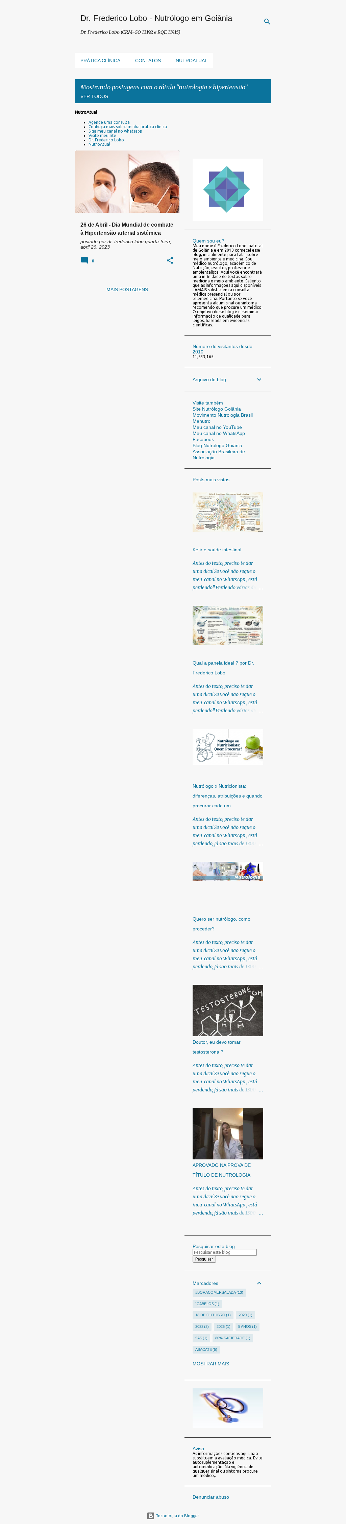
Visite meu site (102, 135)
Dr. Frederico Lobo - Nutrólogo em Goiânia (156, 18)
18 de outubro (212, 1315)
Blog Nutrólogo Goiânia (217, 445)
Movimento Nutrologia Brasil (223, 415)
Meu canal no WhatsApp (219, 433)
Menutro (202, 421)
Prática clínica (100, 60)
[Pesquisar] (267, 22)
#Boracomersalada (218, 1292)
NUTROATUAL (191, 60)
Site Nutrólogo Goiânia (217, 409)
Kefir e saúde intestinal (217, 549)
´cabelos (206, 1304)
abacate (205, 1349)
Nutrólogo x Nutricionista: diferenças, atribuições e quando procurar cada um (228, 795)
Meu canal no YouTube (217, 427)
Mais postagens (127, 289)
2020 (245, 1315)
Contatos (148, 60)
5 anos (247, 1326)
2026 (223, 1326)
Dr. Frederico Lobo (106, 140)
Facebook (203, 439)
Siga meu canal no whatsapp (115, 131)
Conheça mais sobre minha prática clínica (128, 126)
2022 (201, 1326)
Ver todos (94, 96)
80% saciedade (232, 1338)
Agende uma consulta (109, 122)
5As (200, 1338)
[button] (170, 260)
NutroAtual (99, 144)
